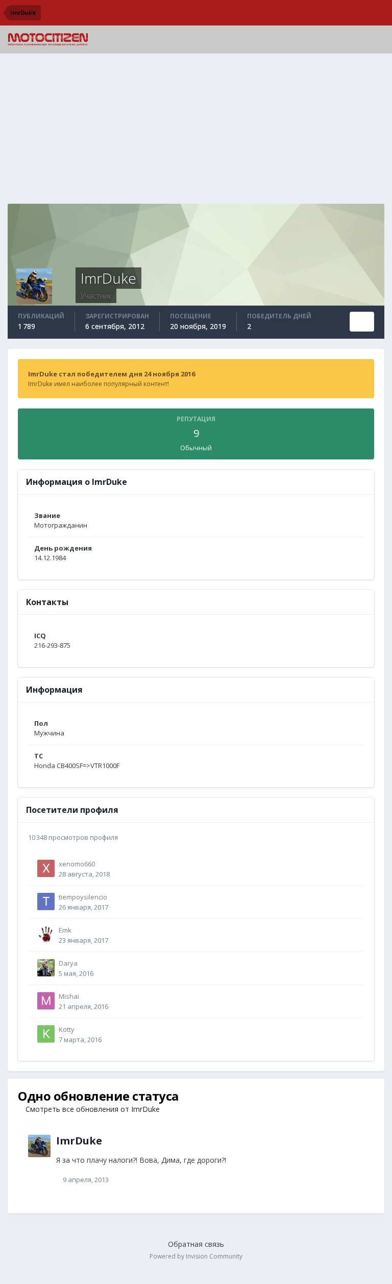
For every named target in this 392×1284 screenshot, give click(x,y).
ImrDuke (79, 1141)
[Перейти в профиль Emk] (46, 934)
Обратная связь (196, 1244)
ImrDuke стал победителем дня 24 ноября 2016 (111, 373)
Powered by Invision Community (196, 1256)
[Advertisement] (196, 132)
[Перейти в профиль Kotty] (46, 1034)
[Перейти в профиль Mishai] (46, 1000)
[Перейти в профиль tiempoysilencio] (46, 901)
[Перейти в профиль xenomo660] (46, 868)
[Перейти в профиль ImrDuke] (39, 1146)
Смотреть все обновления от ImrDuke (91, 1109)
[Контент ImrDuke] (362, 322)
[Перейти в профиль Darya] (46, 967)
